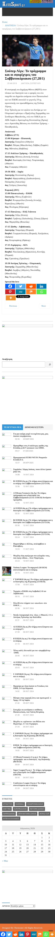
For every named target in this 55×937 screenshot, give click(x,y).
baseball (20, 804)
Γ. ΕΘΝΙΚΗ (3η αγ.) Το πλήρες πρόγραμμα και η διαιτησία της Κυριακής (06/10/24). (33, 734)
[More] (11, 297)
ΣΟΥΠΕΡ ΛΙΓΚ (35, 83)
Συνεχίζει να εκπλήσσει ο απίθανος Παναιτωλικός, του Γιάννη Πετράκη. (28, 711)
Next (43, 306)
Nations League (37, 809)
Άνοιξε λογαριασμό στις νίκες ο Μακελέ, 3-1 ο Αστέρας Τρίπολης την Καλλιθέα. (33, 616)
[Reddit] (31, 286)
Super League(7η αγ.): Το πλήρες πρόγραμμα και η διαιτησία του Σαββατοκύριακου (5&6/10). (32, 772)
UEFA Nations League (27, 814)
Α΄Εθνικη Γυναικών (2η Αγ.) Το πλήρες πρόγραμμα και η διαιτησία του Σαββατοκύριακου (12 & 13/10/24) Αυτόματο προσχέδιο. (32, 496)
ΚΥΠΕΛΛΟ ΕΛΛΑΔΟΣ (11, 819)
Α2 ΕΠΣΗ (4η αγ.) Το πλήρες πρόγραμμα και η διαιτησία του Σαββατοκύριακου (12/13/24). (33, 509)
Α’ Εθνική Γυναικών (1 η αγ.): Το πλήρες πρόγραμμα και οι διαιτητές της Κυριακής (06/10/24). (31, 759)
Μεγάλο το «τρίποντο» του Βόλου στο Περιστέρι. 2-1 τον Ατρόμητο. (29, 723)
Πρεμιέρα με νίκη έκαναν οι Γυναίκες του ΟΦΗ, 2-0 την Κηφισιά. (30, 687)
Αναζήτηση (7, 359)
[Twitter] (21, 286)
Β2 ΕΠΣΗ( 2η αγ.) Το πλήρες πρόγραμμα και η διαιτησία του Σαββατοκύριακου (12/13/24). (33, 521)
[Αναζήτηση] (50, 364)
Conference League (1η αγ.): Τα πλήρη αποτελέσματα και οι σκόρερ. (29, 784)
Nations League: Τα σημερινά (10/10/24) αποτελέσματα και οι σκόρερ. (30, 569)
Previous (13, 306)
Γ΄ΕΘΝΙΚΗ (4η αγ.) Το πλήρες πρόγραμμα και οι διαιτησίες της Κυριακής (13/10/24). (32, 580)
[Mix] (31, 291)
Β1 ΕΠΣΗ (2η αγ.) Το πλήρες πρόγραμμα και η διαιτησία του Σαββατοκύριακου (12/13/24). (33, 533)
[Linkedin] (41, 286)
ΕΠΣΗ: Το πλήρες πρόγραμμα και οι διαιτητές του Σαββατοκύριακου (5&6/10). (32, 746)
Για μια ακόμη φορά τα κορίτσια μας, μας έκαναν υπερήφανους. (30, 435)
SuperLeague (9, 814)
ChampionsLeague (35, 804)
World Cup (44, 814)
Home (4, 22)
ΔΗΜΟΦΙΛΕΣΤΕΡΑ (34, 427)
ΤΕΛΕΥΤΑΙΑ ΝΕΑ (12, 427)
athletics (7, 804)
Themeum (18, 928)
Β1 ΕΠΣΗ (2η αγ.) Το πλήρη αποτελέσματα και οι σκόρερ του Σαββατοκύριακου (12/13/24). (33, 482)
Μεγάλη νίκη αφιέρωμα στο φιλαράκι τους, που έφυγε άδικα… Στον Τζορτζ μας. (31, 557)
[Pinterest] (10, 291)
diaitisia (7, 809)
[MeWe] (21, 291)
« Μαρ (5, 861)
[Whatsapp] (41, 291)
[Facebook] (10, 286)
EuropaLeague (20, 809)
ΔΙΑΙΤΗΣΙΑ (10, 25)
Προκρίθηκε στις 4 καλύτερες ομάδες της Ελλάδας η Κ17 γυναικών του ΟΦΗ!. (30, 447)
